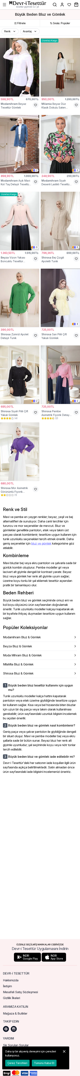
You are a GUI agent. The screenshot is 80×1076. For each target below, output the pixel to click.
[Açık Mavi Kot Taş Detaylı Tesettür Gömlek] (19, 144)
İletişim (7, 986)
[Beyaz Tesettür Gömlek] (19, 67)
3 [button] (36, 247)
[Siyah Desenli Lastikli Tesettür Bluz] (60, 144)
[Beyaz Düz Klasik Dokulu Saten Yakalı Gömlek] (60, 67)
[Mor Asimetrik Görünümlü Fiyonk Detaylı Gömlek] (19, 451)
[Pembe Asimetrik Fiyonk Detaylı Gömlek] (60, 374)
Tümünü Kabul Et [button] (44, 1063)
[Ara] (54, 4)
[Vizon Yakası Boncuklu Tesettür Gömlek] (19, 221)
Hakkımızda (10, 980)
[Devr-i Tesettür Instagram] (14, 1029)
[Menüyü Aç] (4, 4)
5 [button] (77, 247)
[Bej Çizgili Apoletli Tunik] (60, 221)
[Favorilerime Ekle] (36, 105)
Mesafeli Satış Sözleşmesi (20, 992)
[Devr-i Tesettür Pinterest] (6, 1029)
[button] (10, 31)
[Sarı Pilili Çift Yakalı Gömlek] (60, 298)
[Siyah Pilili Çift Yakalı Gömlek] (19, 374)
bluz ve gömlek (41, 543)
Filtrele (21, 23)
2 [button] (36, 170)
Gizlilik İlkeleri (11, 998)
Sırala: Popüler (61, 23)
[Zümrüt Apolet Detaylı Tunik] (19, 298)
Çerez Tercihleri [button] (17, 1063)
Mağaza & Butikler (15, 1013)
